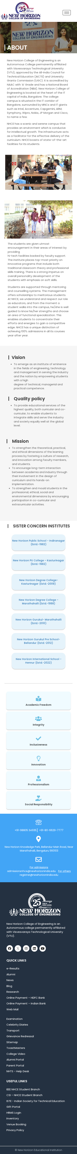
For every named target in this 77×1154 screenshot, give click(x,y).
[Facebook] (9, 948)
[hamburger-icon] (67, 12)
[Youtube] (42, 948)
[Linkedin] (34, 948)
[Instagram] (26, 948)
